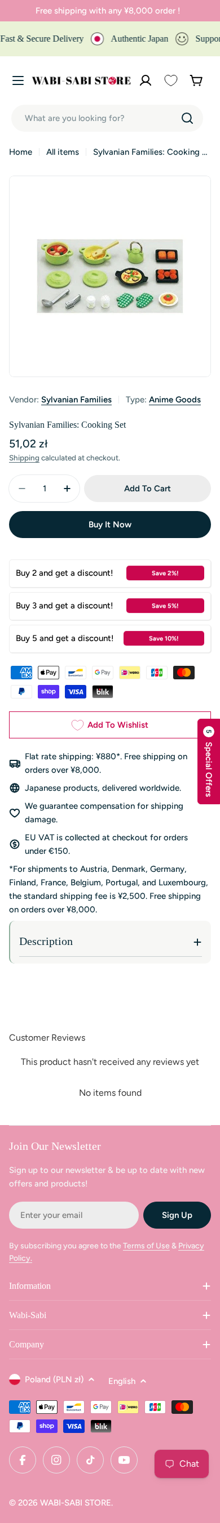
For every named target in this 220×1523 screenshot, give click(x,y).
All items (62, 152)
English (121, 1381)
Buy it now (110, 524)
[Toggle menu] (18, 80)
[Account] (145, 80)
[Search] (187, 118)
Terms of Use (146, 1246)
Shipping (24, 457)
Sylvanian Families (76, 400)
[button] (208, 761)
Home (20, 152)
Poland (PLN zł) (54, 1379)
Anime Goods (175, 400)
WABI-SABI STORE (75, 1503)
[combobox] (107, 118)
